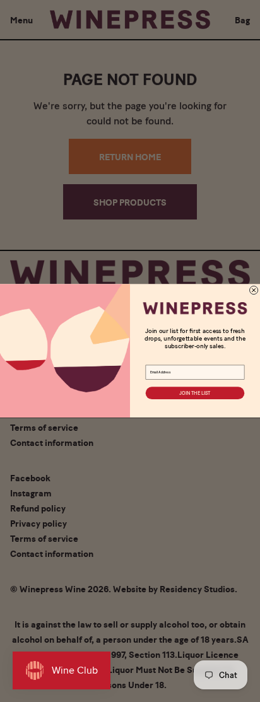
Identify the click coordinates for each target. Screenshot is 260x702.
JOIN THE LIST (194, 393)
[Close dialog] (254, 290)
